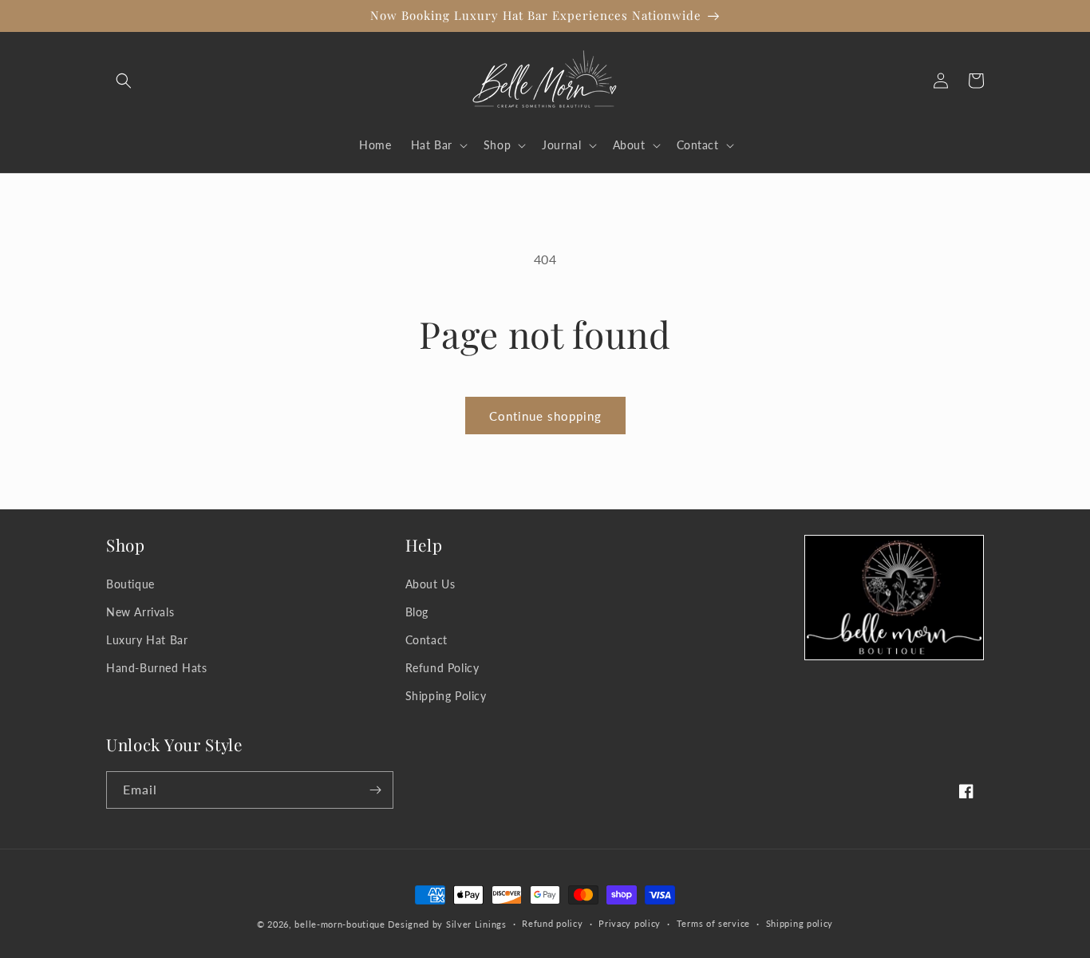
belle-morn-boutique (339, 924)
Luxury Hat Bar (147, 640)
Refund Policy (442, 668)
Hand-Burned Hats (156, 668)
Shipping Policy (446, 696)
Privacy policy (629, 923)
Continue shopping (545, 416)
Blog (416, 612)
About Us (430, 584)
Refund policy (552, 923)
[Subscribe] (375, 790)
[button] (123, 80)
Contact (426, 640)
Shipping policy (800, 923)
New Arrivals (140, 612)
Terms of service (713, 923)
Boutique (130, 584)
